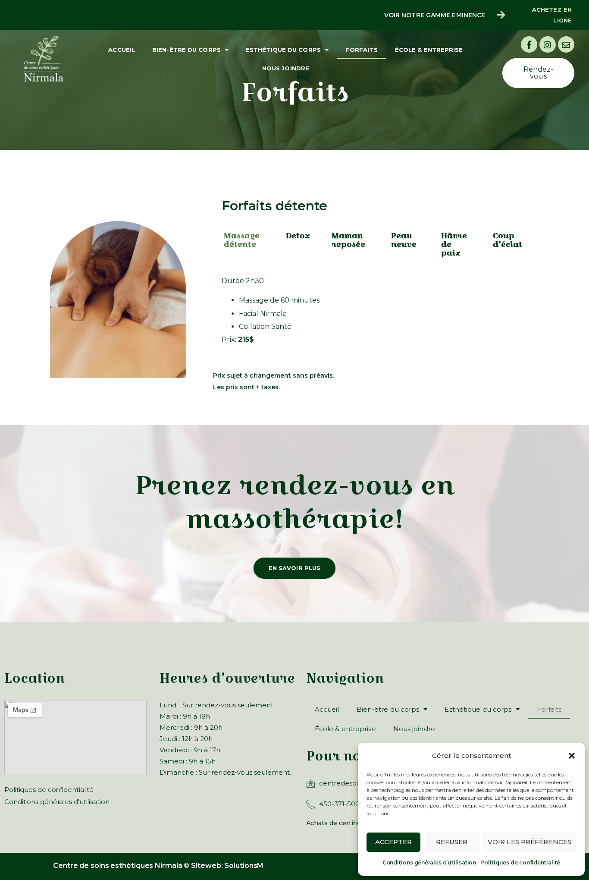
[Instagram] (547, 44)
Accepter (393, 842)
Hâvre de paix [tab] (454, 244)
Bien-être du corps (186, 49)
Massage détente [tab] (242, 239)
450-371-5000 (341, 804)
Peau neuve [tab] (404, 239)
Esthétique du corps (283, 49)
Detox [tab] (297, 235)
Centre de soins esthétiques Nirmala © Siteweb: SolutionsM (158, 865)
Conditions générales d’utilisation (429, 862)
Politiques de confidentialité (520, 862)
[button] (571, 755)
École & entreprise (429, 49)
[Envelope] (566, 44)
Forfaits (362, 49)
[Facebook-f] (529, 44)
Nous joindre (285, 68)
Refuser (452, 842)
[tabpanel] (374, 313)
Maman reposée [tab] (348, 239)
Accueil (121, 49)
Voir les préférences (529, 842)
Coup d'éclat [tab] (507, 239)
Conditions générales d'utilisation (57, 802)
